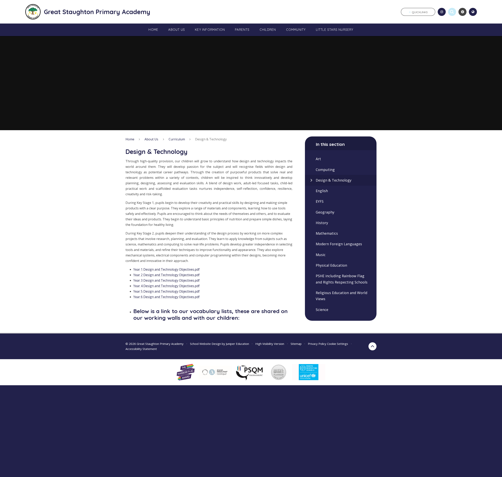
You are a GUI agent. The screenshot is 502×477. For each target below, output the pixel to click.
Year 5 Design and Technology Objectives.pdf (166, 291)
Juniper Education (237, 344)
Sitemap (296, 344)
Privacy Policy (317, 344)
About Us (151, 139)
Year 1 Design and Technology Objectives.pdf (166, 269)
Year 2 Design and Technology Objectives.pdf (166, 275)
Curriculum (177, 139)
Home (130, 139)
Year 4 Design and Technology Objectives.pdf (166, 286)
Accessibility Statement (141, 349)
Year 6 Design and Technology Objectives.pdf (166, 297)
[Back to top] (372, 346)
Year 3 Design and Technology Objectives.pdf (166, 280)
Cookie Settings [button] (337, 344)
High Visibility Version (269, 344)
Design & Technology (211, 139)
